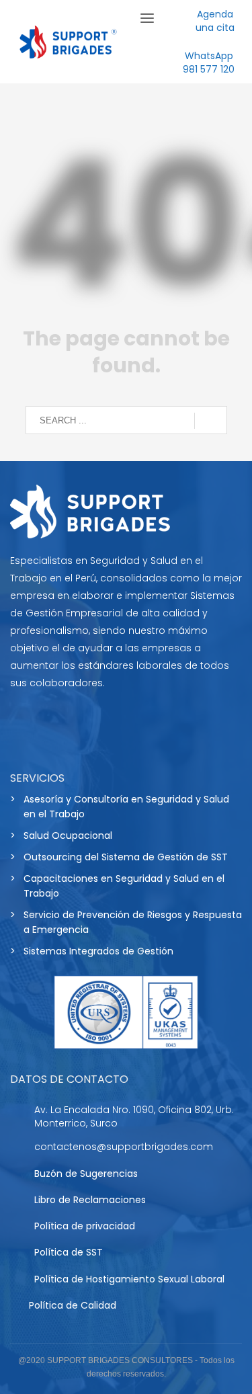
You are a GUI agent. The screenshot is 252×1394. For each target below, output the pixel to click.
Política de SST (68, 1252)
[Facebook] (27, 723)
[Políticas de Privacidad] (15, 1227)
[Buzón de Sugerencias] (15, 1175)
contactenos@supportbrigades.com (123, 1146)
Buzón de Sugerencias (86, 1173)
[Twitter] (60, 723)
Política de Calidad (72, 1305)
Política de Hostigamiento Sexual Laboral (129, 1279)
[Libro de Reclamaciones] (15, 1201)
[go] (210, 421)
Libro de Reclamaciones (90, 1199)
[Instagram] (94, 723)
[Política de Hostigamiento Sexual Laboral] (15, 1280)
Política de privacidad (84, 1226)
